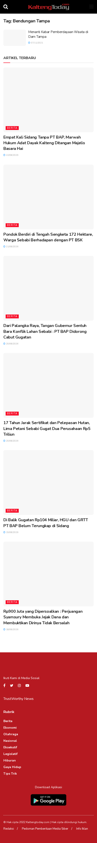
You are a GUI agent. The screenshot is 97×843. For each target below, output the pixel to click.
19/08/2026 (11, 532)
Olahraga (10, 734)
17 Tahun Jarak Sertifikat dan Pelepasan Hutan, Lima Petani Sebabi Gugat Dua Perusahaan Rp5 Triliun (46, 428)
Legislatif (10, 754)
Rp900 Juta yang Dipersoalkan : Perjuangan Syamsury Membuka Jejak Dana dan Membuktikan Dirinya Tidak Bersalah (42, 617)
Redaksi (8, 829)
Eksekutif (10, 747)
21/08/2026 (11, 246)
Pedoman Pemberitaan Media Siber (45, 829)
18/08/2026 (11, 629)
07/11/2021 (36, 42)
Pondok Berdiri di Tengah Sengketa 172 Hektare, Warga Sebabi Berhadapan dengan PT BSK (48, 237)
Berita (12, 128)
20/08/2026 (11, 343)
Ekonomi (10, 727)
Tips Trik (10, 773)
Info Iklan (82, 829)
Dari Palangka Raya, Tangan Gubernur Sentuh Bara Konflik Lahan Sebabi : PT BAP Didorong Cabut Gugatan (45, 331)
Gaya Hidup (12, 767)
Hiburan (9, 760)
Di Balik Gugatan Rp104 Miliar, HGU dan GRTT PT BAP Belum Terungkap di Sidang (45, 522)
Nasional (10, 741)
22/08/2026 (11, 155)
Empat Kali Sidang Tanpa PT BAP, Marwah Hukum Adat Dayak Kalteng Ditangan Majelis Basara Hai (44, 142)
